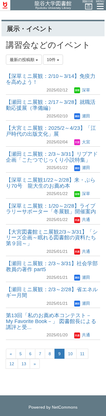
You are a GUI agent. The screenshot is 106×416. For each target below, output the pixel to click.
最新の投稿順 (23, 59)
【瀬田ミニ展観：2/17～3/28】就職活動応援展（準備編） (50, 105)
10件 (52, 59)
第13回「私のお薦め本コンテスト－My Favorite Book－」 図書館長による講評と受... (51, 321)
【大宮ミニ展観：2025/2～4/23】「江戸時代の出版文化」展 (51, 131)
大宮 (85, 142)
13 (23, 363)
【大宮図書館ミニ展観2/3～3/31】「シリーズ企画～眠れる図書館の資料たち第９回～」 (52, 238)
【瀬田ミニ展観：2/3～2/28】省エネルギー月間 (52, 292)
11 (82, 353)
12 (11, 363)
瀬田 (85, 116)
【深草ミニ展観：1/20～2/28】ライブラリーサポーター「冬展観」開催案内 (51, 209)
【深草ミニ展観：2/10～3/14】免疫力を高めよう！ (50, 79)
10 (70, 353)
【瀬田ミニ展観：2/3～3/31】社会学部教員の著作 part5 (52, 266)
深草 (85, 90)
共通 (85, 219)
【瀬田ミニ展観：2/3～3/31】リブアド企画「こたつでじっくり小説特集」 (52, 157)
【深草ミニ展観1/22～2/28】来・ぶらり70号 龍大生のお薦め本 (50, 183)
